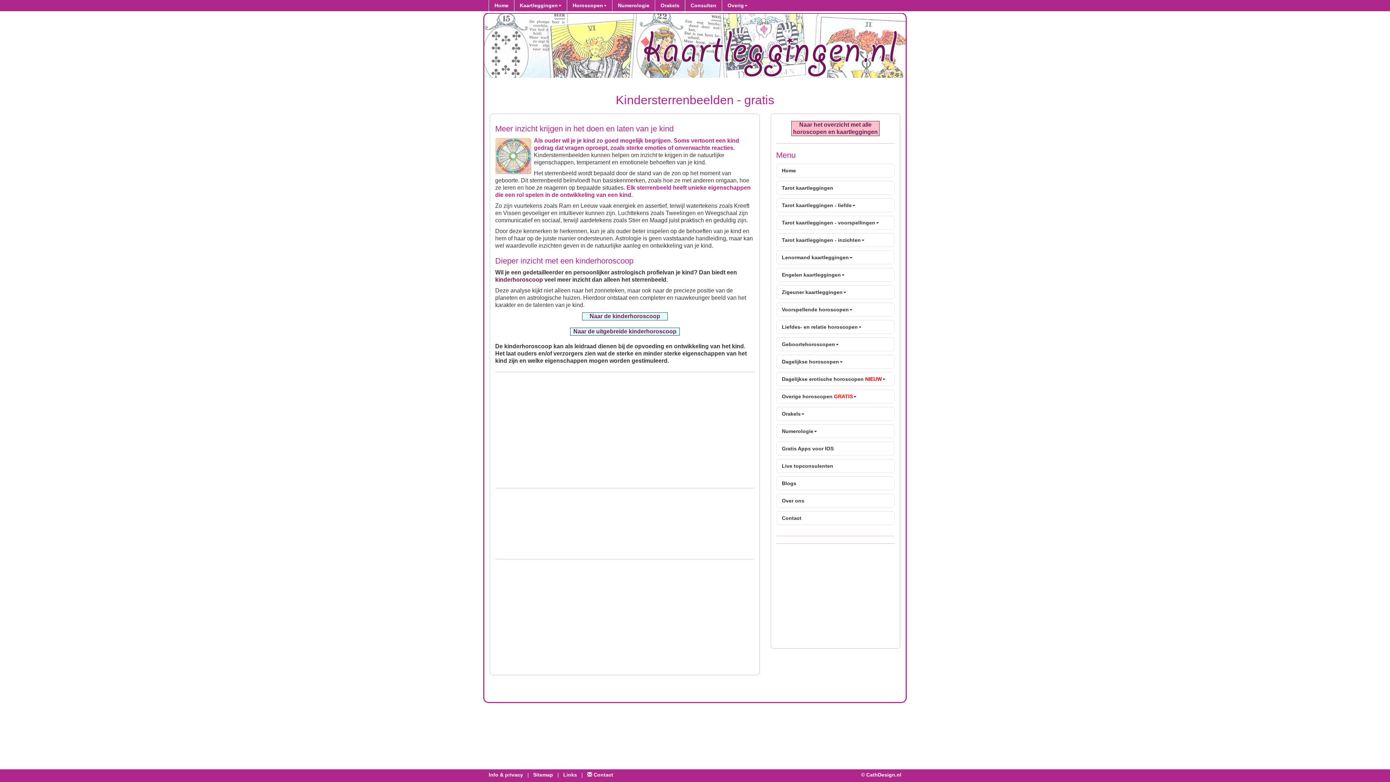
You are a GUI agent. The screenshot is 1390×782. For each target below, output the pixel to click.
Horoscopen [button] (588, 5)
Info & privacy (506, 775)
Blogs (789, 483)
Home (501, 5)
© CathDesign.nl (881, 775)
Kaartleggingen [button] (539, 5)
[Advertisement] (624, 430)
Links (570, 775)
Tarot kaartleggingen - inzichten (821, 240)
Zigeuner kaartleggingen (812, 292)
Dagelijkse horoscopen (810, 362)
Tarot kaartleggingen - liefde (817, 205)
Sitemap (543, 775)
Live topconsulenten (807, 466)
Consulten (703, 5)
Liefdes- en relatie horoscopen (820, 327)
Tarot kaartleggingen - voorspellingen (828, 223)
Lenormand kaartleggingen (815, 257)
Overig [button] (736, 5)
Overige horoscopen (817, 396)
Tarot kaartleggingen (807, 188)
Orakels (670, 5)
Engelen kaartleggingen (811, 275)
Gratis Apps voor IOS (808, 448)
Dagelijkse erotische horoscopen (832, 379)
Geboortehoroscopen (808, 344)
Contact (791, 518)
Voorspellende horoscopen (815, 309)
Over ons (793, 501)
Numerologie (633, 5)
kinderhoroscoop (519, 280)
